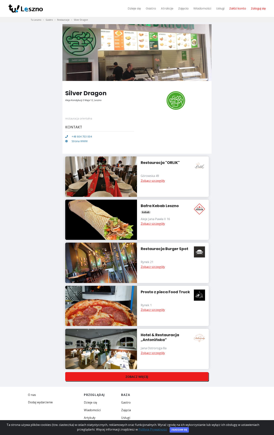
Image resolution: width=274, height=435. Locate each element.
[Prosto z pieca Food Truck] (137, 306)
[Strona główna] (26, 8)
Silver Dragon (81, 19)
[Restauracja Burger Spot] (137, 263)
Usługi (220, 8)
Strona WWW (79, 141)
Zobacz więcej (136, 377)
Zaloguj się (258, 8)
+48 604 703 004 (81, 136)
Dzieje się (134, 8)
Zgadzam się (179, 429)
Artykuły (89, 418)
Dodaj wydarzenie (40, 402)
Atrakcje (167, 8)
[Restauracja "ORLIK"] (137, 176)
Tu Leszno (36, 19)
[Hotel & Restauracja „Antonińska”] (137, 349)
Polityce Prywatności (152, 429)
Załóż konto (237, 8)
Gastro (151, 8)
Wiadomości (202, 8)
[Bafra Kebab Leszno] (137, 220)
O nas (32, 395)
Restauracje (63, 19)
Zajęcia (183, 8)
